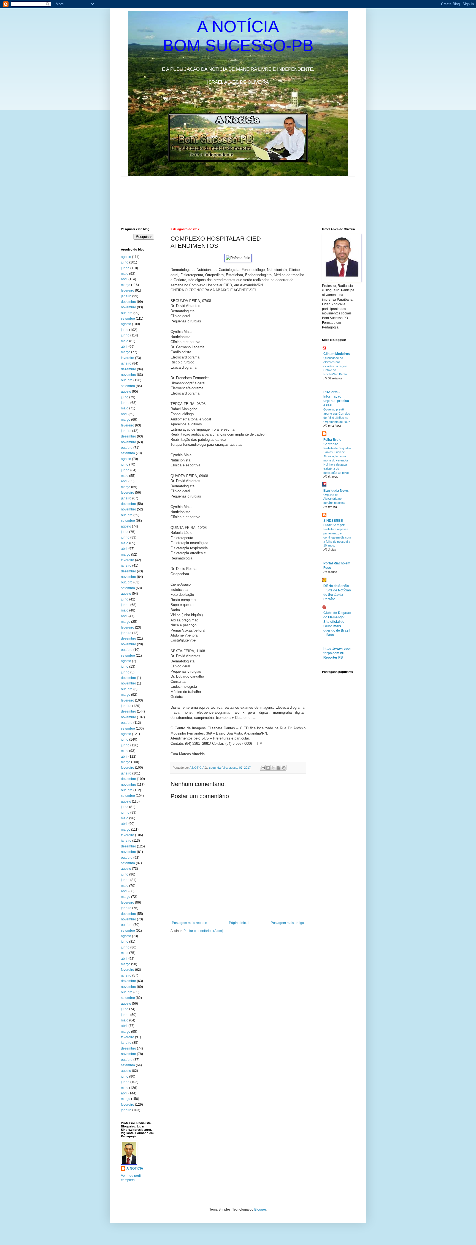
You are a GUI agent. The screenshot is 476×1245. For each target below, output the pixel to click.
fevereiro (127, 290)
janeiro (126, 296)
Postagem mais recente (189, 923)
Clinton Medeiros (336, 354)
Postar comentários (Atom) (203, 931)
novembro (128, 307)
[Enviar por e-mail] (263, 768)
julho (124, 262)
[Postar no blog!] (268, 768)
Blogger (260, 1209)
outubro (126, 313)
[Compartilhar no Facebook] (278, 768)
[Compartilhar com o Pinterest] (283, 768)
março (125, 285)
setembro (128, 318)
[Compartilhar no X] (273, 768)
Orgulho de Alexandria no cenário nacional (334, 499)
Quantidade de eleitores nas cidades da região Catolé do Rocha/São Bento (335, 366)
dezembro (128, 302)
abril (124, 279)
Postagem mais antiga (287, 923)
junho (125, 268)
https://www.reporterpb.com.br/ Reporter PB (337, 653)
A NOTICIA (197, 767)
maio (124, 274)
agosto (126, 257)
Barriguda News (336, 491)
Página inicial (239, 923)
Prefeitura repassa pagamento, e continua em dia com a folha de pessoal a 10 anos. (337, 537)
